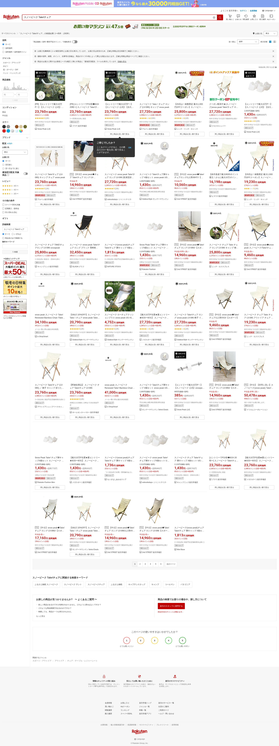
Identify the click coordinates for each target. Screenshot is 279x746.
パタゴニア (185, 584)
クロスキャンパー (219, 126)
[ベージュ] (21, 126)
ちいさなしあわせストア (116, 479)
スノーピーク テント (73, 584)
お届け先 (5, 147)
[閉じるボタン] (273, 51)
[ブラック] (4, 126)
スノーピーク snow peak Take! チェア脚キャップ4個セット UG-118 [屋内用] (154, 460)
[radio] (3, 44)
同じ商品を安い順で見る (119, 134)
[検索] (220, 17)
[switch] (26, 174)
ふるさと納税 (116, 584)
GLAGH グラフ (78, 267)
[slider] (2, 90)
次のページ (171, 564)
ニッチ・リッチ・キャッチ (187, 129)
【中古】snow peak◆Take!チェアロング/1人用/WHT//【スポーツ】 (189, 177)
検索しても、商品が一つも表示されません (54, 612)
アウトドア (59, 661)
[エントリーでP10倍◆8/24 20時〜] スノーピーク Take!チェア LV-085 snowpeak (223, 460)
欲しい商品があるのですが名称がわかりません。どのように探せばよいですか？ (69, 605)
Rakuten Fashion (149, 269)
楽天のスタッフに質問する (171, 606)
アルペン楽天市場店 (150, 129)
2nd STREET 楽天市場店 (82, 199)
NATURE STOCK (114, 267)
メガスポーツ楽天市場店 (151, 340)
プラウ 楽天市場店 (79, 126)
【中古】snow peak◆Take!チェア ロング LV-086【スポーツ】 (154, 530)
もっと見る (40, 616)
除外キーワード (8, 242)
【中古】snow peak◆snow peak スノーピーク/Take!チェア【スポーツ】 (259, 247)
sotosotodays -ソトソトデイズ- (119, 199)
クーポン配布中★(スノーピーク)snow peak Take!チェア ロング (223, 107)
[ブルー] (8, 131)
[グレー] (8, 126)
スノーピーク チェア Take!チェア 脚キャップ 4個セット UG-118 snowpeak (188, 460)
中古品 (5, 115)
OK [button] (129, 147)
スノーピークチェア (96, 584)
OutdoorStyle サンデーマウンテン (155, 199)
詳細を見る (122, 62)
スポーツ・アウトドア (42, 661)
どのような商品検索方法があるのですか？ (54, 608)
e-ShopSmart (42, 337)
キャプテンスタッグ (136, 584)
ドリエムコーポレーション (257, 410)
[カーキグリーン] (25, 126)
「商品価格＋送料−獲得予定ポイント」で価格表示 (51, 42)
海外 (10, 143)
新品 (4, 112)
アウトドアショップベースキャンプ (51, 407)
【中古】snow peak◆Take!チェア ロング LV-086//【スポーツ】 (189, 247)
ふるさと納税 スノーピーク (46, 584)
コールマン (170, 584)
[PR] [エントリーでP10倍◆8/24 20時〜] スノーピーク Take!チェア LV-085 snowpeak (84, 107)
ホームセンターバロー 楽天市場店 (85, 412)
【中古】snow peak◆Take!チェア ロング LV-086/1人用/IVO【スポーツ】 (119, 530)
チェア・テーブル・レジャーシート (82, 661)
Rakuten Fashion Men (46, 482)
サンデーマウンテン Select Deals (155, 410)
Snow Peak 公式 (43, 129)
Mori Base (181, 550)
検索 (16, 100)
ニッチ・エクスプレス (220, 267)
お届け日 (5, 157)
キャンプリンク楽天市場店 (47, 267)
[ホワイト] (12, 126)
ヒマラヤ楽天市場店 (220, 196)
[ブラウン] (16, 126)
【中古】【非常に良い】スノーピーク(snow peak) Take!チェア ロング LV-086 (258, 388)
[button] (269, 11)
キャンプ (155, 584)
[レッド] (4, 131)
